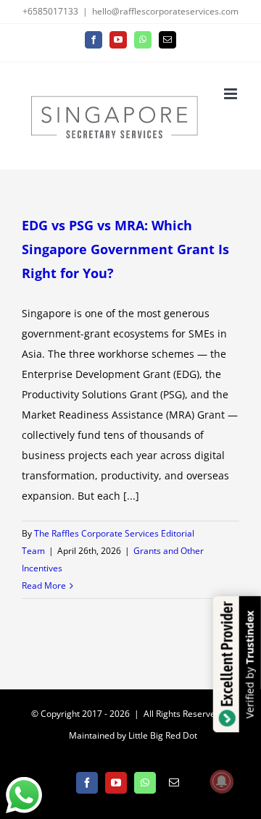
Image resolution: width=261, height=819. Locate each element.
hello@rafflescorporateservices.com (165, 11)
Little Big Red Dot (162, 735)
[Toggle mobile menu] (231, 93)
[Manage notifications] (221, 781)
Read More (44, 585)
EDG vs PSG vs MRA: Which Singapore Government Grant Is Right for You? (125, 249)
